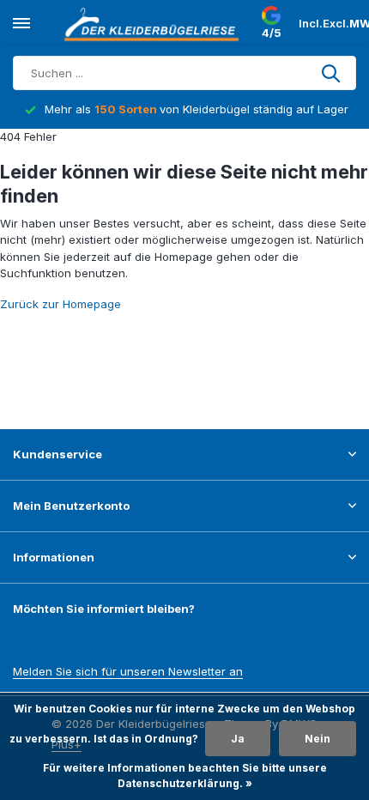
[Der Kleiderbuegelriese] (154, 24)
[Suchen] (332, 73)
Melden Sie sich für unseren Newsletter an (128, 671)
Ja (238, 738)
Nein (317, 738)
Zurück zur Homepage (60, 304)
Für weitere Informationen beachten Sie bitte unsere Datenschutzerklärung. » (185, 775)
